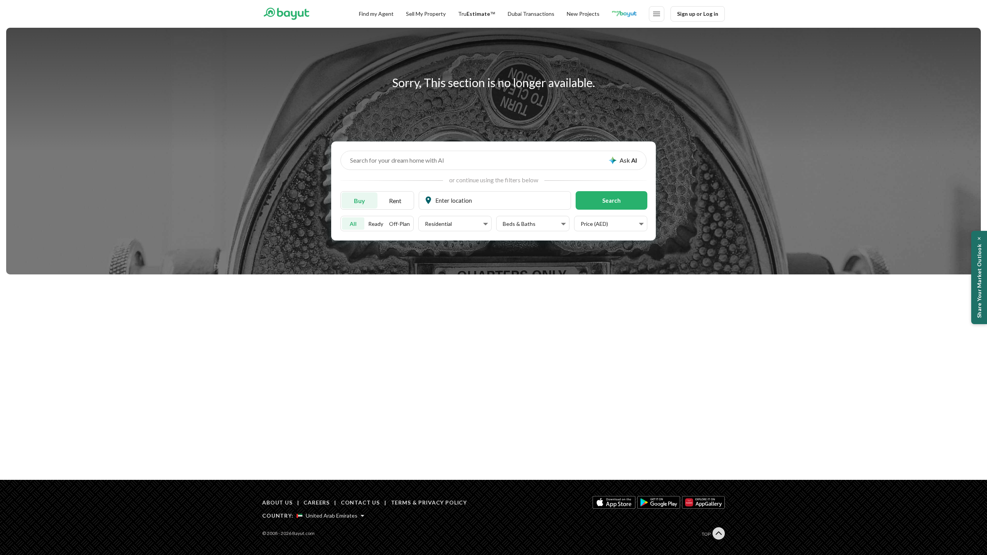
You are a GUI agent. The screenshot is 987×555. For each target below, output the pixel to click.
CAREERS (316, 502)
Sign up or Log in (697, 13)
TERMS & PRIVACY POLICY (429, 502)
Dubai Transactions (531, 13)
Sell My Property (426, 13)
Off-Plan (399, 223)
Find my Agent (376, 13)
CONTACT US (360, 502)
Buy (359, 200)
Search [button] (611, 200)
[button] (456, 224)
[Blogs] (624, 14)
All (353, 223)
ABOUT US (277, 502)
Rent (395, 200)
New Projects (583, 13)
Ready (375, 223)
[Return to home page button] (286, 14)
